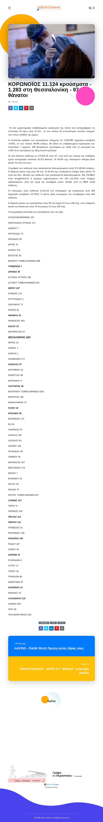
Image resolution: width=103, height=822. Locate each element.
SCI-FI (61, 623)
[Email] (31, 108)
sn (9, 102)
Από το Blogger (52, 784)
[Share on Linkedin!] (21, 108)
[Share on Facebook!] (10, 108)
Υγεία (53, 623)
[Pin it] (26, 108)
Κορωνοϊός (44, 623)
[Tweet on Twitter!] (16, 108)
